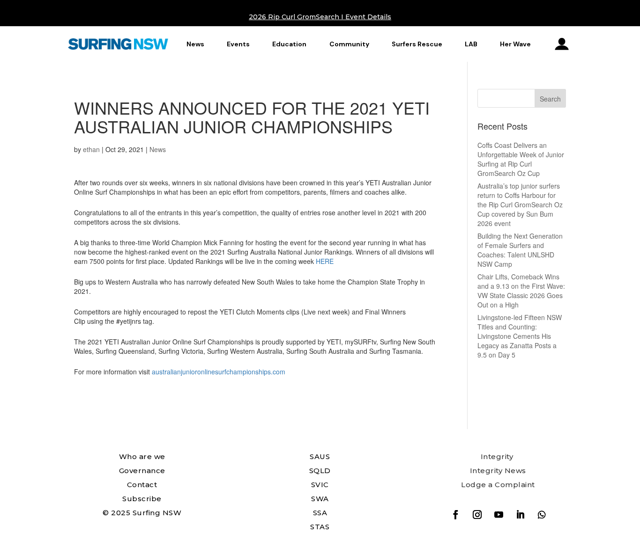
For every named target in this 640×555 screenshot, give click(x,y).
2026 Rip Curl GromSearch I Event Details (320, 17)
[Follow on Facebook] (455, 515)
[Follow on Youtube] (498, 515)
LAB (471, 44)
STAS (319, 526)
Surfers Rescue (417, 44)
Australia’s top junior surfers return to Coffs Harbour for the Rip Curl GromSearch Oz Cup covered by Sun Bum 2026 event (520, 204)
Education (289, 44)
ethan (91, 149)
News (195, 44)
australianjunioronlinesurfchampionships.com (218, 371)
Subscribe (142, 498)
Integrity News (498, 470)
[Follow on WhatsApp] (542, 515)
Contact (142, 484)
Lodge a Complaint (498, 484)
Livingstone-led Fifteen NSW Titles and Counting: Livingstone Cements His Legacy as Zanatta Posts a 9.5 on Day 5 (519, 336)
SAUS (320, 456)
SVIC (320, 484)
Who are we (142, 456)
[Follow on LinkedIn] (520, 515)
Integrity (497, 456)
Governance (142, 470)
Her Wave (515, 44)
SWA (320, 498)
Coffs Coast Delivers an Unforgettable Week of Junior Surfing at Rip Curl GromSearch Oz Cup (520, 159)
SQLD (320, 470)
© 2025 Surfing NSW (142, 512)
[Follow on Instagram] (477, 515)
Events (238, 44)
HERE (325, 261)
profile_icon (562, 44)
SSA (320, 512)
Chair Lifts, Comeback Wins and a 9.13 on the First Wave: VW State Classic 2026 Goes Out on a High (521, 290)
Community (349, 44)
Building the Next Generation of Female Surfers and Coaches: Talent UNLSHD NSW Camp (520, 250)
